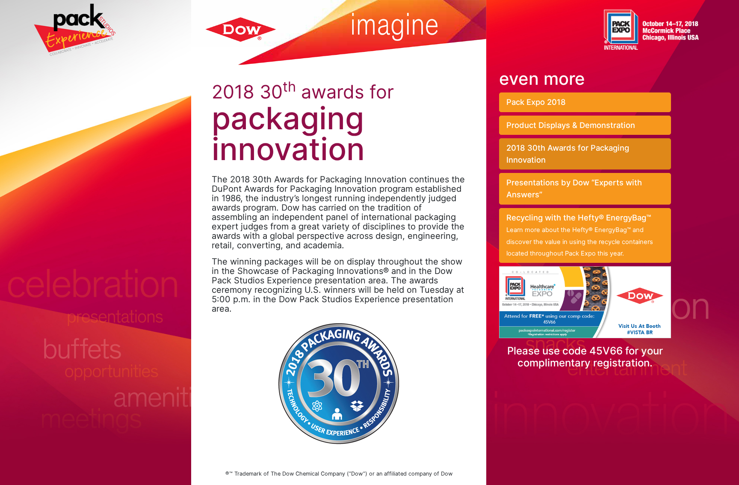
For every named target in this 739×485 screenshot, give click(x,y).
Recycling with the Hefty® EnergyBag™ (579, 235)
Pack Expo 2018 (536, 102)
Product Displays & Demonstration (570, 125)
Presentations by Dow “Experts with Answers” (574, 188)
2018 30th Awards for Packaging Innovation (567, 153)
